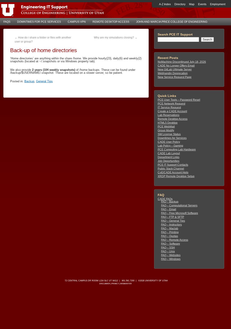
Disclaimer (104, 284)
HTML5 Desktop (168, 122)
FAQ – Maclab (169, 228)
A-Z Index (165, 4)
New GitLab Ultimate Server (175, 69)
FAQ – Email (168, 209)
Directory (179, 4)
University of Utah (156, 281)
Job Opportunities (168, 161)
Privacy (115, 284)
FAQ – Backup (169, 201)
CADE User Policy (169, 141)
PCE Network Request (171, 103)
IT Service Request (169, 107)
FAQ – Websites (170, 255)
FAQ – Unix (168, 251)
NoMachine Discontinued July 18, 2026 (182, 61)
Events (202, 4)
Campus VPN (77, 21)
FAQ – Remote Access (174, 240)
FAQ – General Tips (173, 220)
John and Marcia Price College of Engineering (171, 21)
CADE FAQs (165, 199)
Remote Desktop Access (110, 21)
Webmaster (126, 284)
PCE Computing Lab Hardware (177, 149)
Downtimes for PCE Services (39, 21)
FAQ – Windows (170, 259)
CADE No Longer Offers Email (176, 65)
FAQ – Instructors (171, 224)
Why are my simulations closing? (115, 37)
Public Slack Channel (171, 168)
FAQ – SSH (168, 247)
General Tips (44, 81)
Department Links (168, 157)
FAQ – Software (170, 243)
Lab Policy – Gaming (170, 145)
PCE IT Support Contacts (173, 164)
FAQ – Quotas (169, 236)
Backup (29, 81)
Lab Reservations (168, 115)
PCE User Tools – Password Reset (179, 99)
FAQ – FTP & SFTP (172, 217)
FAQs (6, 21)
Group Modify (166, 130)
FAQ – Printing (170, 232)
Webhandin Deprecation (173, 73)
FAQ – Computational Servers (179, 205)
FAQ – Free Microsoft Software (179, 213)
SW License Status (169, 134)
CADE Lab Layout (169, 153)
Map (191, 4)
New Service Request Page (175, 77)
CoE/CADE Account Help (173, 172)
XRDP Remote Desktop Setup (176, 176)
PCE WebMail (166, 126)
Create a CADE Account (172, 111)
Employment (217, 4)
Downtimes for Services (172, 138)
